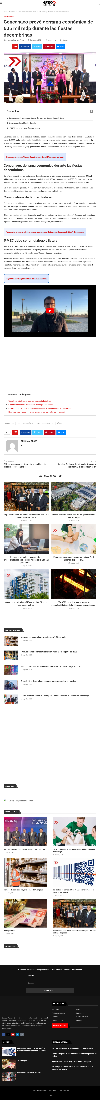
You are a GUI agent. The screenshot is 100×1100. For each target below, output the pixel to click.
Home (50, 1095)
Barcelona (80, 1013)
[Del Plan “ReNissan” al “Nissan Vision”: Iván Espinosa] (25, 831)
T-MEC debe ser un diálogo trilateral (25, 128)
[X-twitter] (8, 1034)
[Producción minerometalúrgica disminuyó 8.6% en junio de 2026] (11, 655)
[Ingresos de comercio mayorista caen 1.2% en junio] (11, 641)
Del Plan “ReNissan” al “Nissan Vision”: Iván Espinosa (24, 849)
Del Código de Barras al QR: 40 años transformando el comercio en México (73, 891)
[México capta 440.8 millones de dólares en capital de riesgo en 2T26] (11, 670)
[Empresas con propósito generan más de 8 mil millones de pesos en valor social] (73, 539)
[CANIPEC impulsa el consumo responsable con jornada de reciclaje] (74, 831)
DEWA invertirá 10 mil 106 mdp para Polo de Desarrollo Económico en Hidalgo (55, 696)
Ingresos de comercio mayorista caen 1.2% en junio (43, 637)
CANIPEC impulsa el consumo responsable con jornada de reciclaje (74, 850)
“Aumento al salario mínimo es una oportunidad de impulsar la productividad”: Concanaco (45, 232)
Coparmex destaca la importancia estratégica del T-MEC (31, 405)
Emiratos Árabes (58, 1013)
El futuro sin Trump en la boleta (29, 1073)
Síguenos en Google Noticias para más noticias (26, 278)
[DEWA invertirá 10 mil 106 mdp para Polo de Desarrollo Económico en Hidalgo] (11, 699)
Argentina (55, 1009)
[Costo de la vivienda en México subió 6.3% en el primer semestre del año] (26, 584)
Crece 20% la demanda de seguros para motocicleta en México (48, 681)
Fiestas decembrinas (45, 423)
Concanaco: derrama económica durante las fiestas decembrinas (36, 118)
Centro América (82, 1017)
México (59, 423)
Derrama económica (25, 423)
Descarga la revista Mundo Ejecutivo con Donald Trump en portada (34, 157)
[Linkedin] (17, 1034)
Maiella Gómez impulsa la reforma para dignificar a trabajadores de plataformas (39, 408)
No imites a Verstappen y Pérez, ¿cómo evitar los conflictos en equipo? (36, 412)
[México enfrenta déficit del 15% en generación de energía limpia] (73, 496)
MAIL (65, 1025)
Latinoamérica (57, 1020)
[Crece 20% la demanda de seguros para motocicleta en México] (11, 685)
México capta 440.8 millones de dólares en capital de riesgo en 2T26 (51, 666)
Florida (79, 1020)
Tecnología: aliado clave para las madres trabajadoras (29, 401)
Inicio (5, 12)
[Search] (99, 4)
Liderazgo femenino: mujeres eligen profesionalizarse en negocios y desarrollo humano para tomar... (26, 560)
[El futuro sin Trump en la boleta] (9, 1076)
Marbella (55, 1017)
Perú (78, 1009)
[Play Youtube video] (50, 311)
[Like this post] (16, 46)
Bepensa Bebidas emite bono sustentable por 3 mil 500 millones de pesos (74, 932)
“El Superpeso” (9, 931)
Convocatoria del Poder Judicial (22, 123)
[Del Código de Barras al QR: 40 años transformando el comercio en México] (74, 872)
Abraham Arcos (18, 40)
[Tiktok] (22, 1034)
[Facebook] (3, 1034)
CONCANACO (9, 423)
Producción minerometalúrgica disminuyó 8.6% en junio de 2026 (49, 652)
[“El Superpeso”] (25, 913)
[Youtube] (13, 1034)
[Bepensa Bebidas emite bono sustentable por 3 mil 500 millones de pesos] (26, 496)
